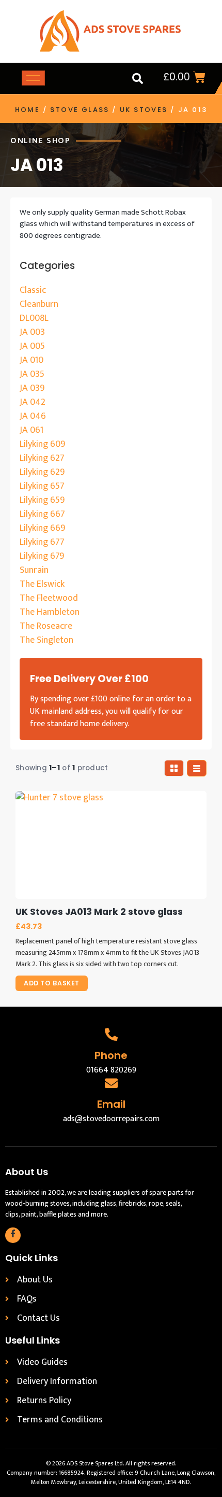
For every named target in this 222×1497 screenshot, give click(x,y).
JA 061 (31, 430)
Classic (33, 290)
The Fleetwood (49, 598)
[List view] (197, 768)
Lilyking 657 (42, 486)
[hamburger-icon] (33, 78)
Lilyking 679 (42, 556)
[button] (137, 78)
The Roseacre (46, 626)
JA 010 (31, 360)
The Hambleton (50, 612)
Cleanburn (39, 304)
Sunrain (34, 570)
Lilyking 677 (42, 542)
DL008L (34, 318)
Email (111, 1104)
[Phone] (111, 1034)
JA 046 (33, 416)
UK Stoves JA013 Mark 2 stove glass (99, 912)
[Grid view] (174, 768)
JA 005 (32, 346)
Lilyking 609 (42, 444)
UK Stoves (144, 110)
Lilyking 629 (42, 472)
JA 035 (32, 374)
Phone (111, 1055)
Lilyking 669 (42, 528)
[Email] (111, 1083)
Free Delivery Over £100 (89, 679)
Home (27, 110)
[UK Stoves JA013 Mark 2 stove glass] (111, 845)
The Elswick (42, 584)
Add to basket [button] (52, 983)
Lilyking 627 (42, 458)
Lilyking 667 (42, 514)
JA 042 (32, 402)
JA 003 (32, 332)
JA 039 (32, 388)
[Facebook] (13, 1235)
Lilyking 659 (42, 500)
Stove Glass (79, 110)
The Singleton (46, 640)
